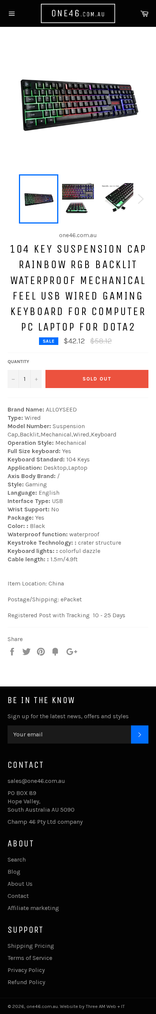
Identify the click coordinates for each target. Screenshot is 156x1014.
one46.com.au (42, 1006)
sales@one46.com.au (36, 780)
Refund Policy (26, 982)
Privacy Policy (26, 970)
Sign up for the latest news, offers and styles (68, 716)
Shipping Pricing (31, 945)
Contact (18, 895)
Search (17, 859)
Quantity (18, 361)
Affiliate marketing (33, 908)
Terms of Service (30, 957)
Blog (14, 871)
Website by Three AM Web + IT (92, 1006)
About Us (20, 883)
